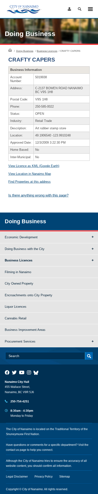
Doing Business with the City (24, 249)
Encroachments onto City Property (28, 295)
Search (79, 9)
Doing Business (24, 51)
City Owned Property (19, 283)
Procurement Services (20, 341)
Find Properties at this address (29, 181)
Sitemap (64, 476)
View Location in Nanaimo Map (29, 174)
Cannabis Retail (15, 318)
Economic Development (21, 237)
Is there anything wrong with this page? (38, 195)
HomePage (10, 50)
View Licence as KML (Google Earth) (33, 166)
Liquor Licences (15, 306)
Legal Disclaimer (17, 476)
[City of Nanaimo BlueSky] (37, 372)
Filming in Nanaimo (18, 272)
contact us (12, 450)
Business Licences (47, 51)
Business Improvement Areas (25, 330)
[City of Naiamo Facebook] (7, 372)
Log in (69, 9)
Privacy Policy (43, 476)
